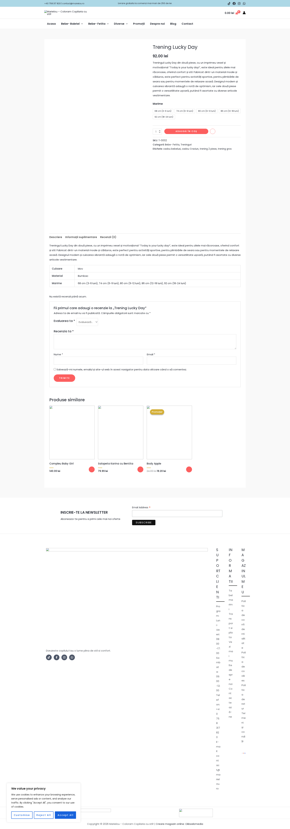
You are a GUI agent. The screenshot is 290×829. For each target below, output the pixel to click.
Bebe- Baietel (70, 24)
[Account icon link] (244, 12)
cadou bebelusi (172, 148)
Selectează (92, 469)
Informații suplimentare (81, 237)
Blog (173, 24)
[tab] (55, 237)
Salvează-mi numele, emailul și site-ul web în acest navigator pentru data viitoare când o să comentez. (122, 369)
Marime (158, 104)
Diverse (119, 24)
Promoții (139, 24)
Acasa (51, 24)
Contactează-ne (230, 702)
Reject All (43, 815)
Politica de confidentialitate (243, 624)
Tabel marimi (231, 600)
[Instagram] (239, 3)
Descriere (55, 237)
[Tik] (49, 657)
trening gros (225, 148)
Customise (22, 815)
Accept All (66, 815)
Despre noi (157, 24)
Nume (58, 354)
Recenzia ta (64, 331)
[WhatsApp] (244, 3)
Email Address (141, 507)
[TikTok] (229, 3)
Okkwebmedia (194, 824)
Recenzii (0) (108, 237)
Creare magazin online (170, 824)
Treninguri (186, 144)
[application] (81, 24)
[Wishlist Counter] (221, 13)
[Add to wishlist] (212, 131)
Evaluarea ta (64, 321)
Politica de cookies (243, 666)
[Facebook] (234, 3)
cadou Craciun (190, 148)
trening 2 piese (208, 148)
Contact (187, 24)
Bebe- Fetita (96, 24)
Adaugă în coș (186, 131)
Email (151, 354)
